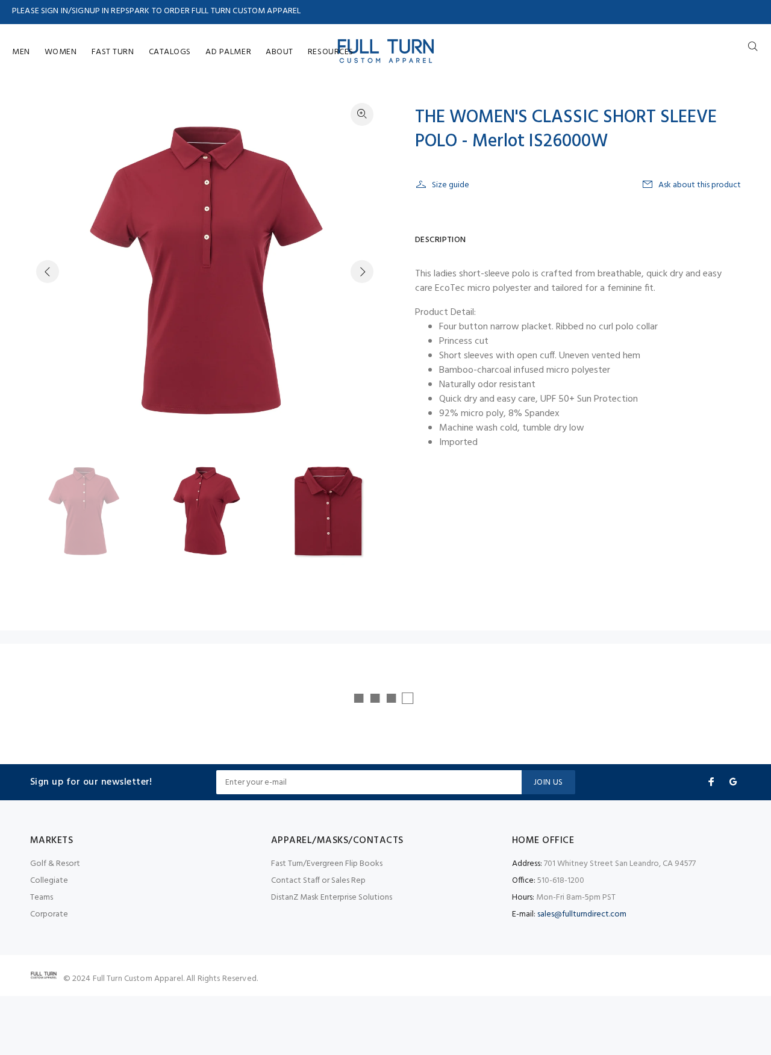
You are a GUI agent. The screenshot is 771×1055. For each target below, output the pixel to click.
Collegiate (49, 881)
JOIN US (548, 782)
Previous (47, 271)
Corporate (49, 914)
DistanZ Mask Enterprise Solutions (331, 897)
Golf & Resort (55, 864)
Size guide (450, 185)
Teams (41, 897)
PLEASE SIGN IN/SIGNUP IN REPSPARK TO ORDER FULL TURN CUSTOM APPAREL (156, 11)
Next (362, 271)
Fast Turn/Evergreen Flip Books (326, 864)
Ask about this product (699, 185)
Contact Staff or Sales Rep (318, 881)
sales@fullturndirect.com (581, 914)
